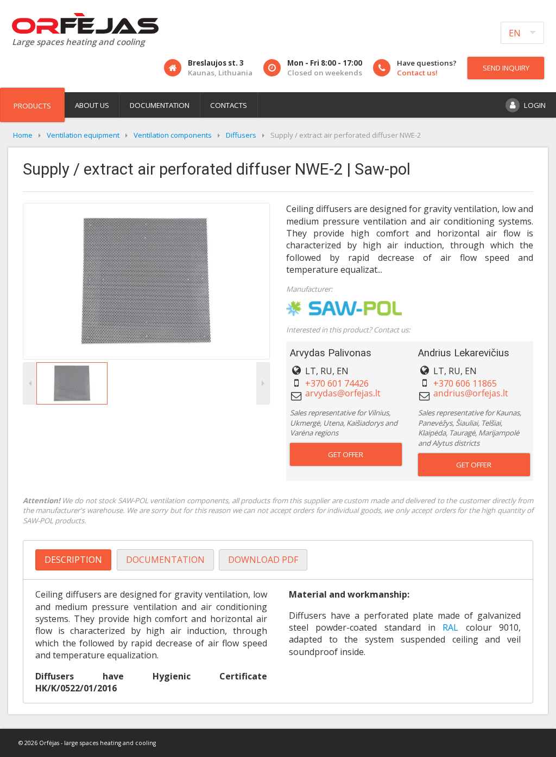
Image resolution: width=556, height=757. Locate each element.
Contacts (228, 105)
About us (92, 105)
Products (32, 106)
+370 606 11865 (465, 383)
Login (535, 105)
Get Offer (345, 454)
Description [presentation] (73, 560)
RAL (454, 627)
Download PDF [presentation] (263, 560)
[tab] (73, 559)
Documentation (159, 105)
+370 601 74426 (337, 383)
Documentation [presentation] (165, 560)
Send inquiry (506, 68)
